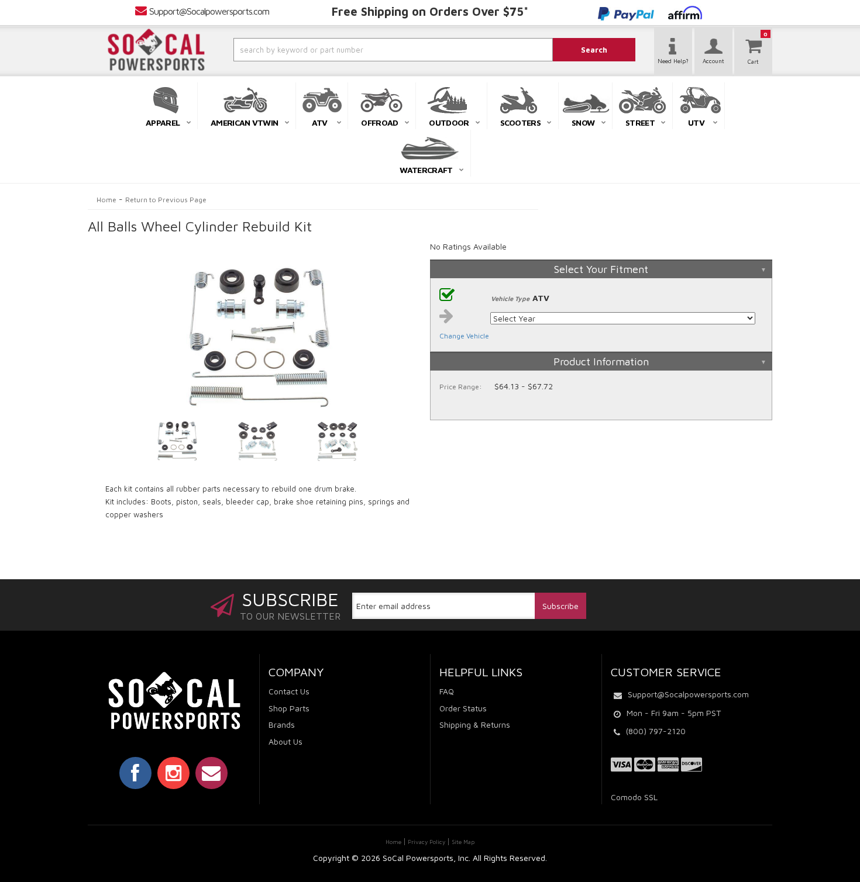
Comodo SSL (634, 797)
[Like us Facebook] (135, 772)
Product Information (601, 361)
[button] (361, 49)
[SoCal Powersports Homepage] (156, 49)
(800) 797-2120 (656, 731)
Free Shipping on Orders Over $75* (430, 11)
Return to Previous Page (166, 199)
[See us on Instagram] (173, 772)
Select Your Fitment (601, 269)
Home (106, 199)
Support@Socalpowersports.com (209, 11)
